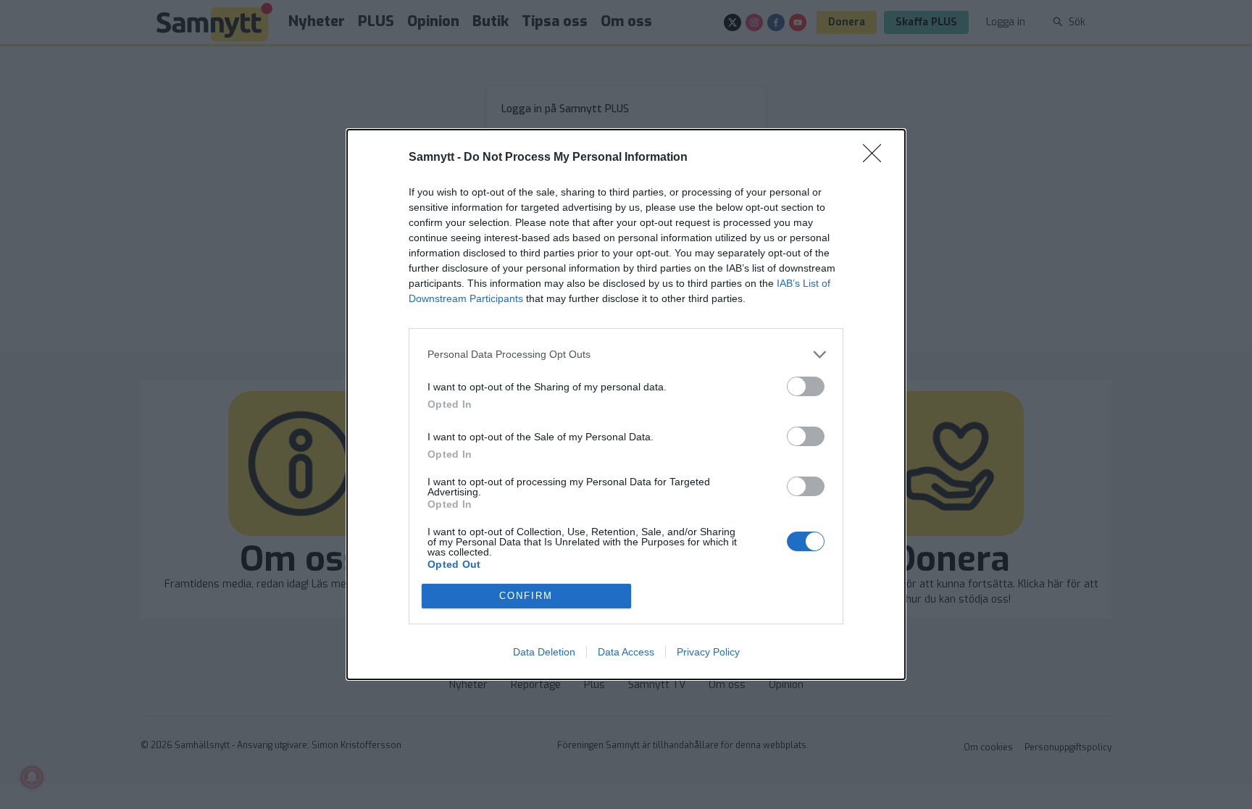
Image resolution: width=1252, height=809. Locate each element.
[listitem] (626, 354)
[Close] (876, 158)
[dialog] (626, 404)
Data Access (626, 652)
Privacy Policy (708, 652)
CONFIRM (526, 595)
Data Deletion (544, 652)
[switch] (806, 386)
